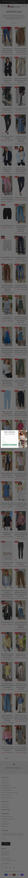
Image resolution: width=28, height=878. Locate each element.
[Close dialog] (26, 431)
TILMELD (9, 444)
